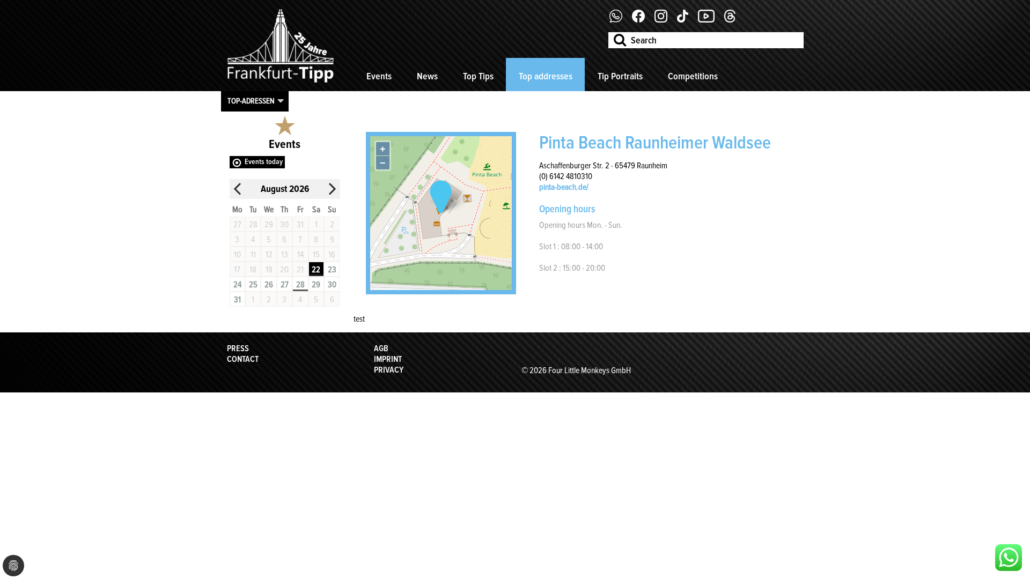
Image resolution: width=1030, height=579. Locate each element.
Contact (243, 359)
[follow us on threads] (734, 19)
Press (238, 348)
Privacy (388, 370)
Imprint (388, 359)
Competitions (693, 76)
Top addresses (545, 76)
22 (316, 269)
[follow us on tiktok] (686, 19)
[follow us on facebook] (619, 19)
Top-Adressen (251, 101)
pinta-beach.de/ (563, 187)
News (427, 76)
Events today (264, 161)
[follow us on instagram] (664, 19)
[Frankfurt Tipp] (280, 83)
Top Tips (478, 76)
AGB (381, 348)
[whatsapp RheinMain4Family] (1008, 557)
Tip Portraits (620, 76)
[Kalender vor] (332, 189)
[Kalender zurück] (238, 189)
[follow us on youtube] (710, 19)
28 (300, 284)
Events (379, 76)
